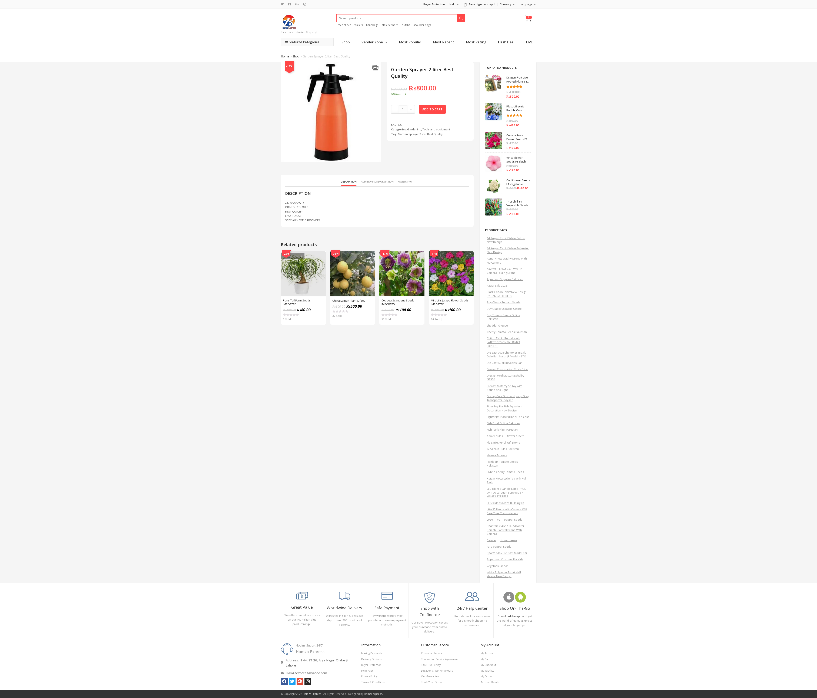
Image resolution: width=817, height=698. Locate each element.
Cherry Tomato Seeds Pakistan (507, 332)
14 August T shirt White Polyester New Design (508, 250)
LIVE (529, 42)
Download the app (509, 616)
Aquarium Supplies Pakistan (505, 279)
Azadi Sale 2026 (497, 285)
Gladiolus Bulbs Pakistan (503, 449)
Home (285, 56)
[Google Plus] (297, 4)
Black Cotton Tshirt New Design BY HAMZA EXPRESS (507, 294)
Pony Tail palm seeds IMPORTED (297, 302)
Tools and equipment (436, 129)
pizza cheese (508, 540)
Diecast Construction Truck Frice (507, 369)
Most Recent (443, 42)
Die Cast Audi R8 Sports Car (504, 363)
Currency (506, 4)
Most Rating (476, 42)
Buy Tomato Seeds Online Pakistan (503, 317)
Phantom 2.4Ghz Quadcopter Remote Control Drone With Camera (505, 529)
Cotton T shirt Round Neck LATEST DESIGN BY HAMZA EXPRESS (503, 342)
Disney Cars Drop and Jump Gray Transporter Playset (508, 398)
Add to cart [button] (369, 267)
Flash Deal (506, 42)
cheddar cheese (497, 325)
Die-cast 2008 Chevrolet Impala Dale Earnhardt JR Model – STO (506, 354)
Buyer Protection (434, 4)
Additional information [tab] (377, 181)
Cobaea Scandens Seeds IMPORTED (397, 302)
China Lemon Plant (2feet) (348, 301)
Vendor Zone (372, 42)
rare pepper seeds (499, 546)
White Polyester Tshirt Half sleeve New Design (504, 574)
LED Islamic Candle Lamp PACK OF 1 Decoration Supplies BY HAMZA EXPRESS (506, 492)
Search (461, 18)
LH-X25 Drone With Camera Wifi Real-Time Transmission (507, 511)
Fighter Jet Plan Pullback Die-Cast (508, 417)
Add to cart (432, 109)
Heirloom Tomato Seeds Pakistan (502, 463)
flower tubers (515, 436)
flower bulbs (495, 436)
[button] (375, 68)
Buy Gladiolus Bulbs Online (504, 309)
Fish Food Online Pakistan (503, 423)
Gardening (414, 129)
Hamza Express (497, 455)
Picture (491, 540)
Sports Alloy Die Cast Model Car (507, 553)
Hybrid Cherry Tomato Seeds (505, 472)
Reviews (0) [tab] (405, 181)
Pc (498, 519)
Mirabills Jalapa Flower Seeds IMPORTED (449, 302)
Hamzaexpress (373, 694)
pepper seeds (513, 519)
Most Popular (410, 42)
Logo (490, 519)
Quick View (320, 256)
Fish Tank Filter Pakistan (502, 429)
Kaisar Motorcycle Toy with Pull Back (506, 480)
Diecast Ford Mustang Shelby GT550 (505, 377)
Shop (345, 42)
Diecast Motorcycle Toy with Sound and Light (504, 388)
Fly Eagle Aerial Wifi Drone (503, 442)
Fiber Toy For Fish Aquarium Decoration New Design (504, 408)
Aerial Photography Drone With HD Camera (507, 260)
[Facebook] (289, 4)
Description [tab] (349, 181)
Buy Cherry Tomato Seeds (503, 302)
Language (526, 4)
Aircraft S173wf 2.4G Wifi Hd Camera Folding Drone (504, 271)
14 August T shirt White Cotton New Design (506, 240)
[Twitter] (283, 4)
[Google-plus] (300, 681)
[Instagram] (304, 4)
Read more (320, 267)
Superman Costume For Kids (505, 559)
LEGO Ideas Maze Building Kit (505, 503)
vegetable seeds (497, 566)
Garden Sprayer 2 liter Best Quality (420, 134)
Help (453, 4)
